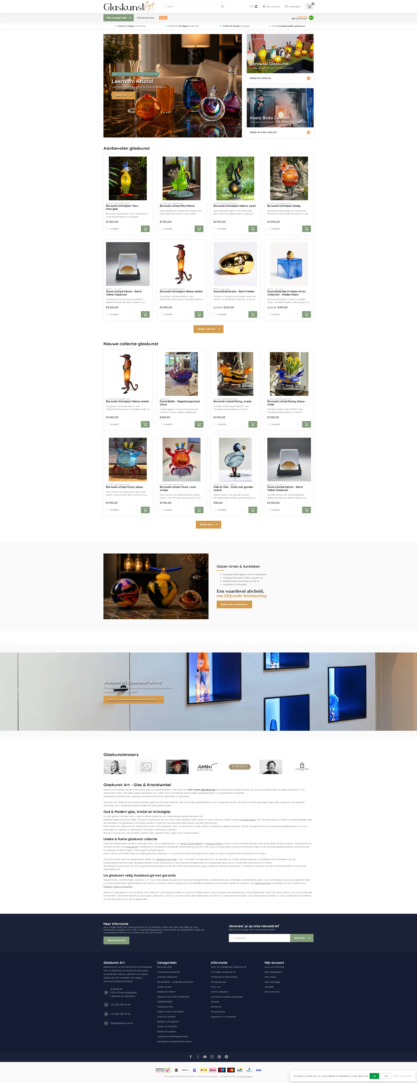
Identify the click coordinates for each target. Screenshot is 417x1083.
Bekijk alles (206, 524)
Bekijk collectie (206, 328)
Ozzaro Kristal (164, 986)
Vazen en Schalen (166, 1016)
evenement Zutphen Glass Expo (227, 996)
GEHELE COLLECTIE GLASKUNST (173, 996)
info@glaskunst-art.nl (121, 1023)
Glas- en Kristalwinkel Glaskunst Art (228, 967)
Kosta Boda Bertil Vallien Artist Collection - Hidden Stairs (286, 293)
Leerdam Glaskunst (167, 977)
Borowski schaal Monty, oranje (232, 401)
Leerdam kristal (248, 819)
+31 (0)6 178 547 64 (120, 1004)
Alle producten (272, 991)
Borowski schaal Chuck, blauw (124, 487)
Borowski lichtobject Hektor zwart (235, 205)
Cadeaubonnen (165, 1006)
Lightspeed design (228, 1076)
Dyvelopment (246, 1076)
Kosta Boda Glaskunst (168, 972)
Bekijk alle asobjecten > (234, 604)
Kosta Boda (131, 846)
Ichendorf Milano (214, 843)
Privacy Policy (218, 1011)
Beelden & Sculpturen (168, 1021)
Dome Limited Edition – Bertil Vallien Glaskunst (124, 293)
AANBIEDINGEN (164, 1001)
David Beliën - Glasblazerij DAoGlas (175, 982)
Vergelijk (114, 228)
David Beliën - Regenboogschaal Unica (180, 403)
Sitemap (215, 1001)
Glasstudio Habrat (166, 991)
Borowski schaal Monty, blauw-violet (286, 403)
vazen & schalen (262, 883)
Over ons (215, 986)
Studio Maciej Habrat (191, 843)
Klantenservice (145, 17)
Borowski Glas (164, 967)
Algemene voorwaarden (223, 1016)
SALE (163, 17)
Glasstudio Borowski (166, 859)
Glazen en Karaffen (167, 1026)
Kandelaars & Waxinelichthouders (174, 1041)
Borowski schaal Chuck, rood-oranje (178, 489)
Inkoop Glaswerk (219, 991)
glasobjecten (208, 789)
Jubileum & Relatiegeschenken (173, 1036)
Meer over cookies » (402, 1076)
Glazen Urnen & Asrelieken (170, 1011)
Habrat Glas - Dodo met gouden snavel (233, 489)
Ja (374, 1076)
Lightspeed (212, 1076)
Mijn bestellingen (273, 972)
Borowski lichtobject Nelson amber (181, 291)
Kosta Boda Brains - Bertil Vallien (234, 291)
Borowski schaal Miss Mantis (177, 205)
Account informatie (274, 967)
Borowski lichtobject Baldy (283, 205)
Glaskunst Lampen (166, 1031)
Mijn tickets (270, 977)
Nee (386, 1076)
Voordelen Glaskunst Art (223, 972)
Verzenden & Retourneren (224, 977)
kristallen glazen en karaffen (118, 886)
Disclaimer (216, 1006)
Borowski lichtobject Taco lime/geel (122, 207)
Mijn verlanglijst (272, 982)
